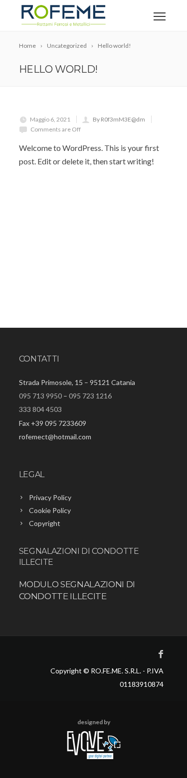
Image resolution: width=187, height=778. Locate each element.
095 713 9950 (40, 395)
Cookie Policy (50, 510)
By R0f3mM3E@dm (119, 119)
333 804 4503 (40, 409)
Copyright (44, 523)
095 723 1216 (90, 395)
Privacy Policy (50, 497)
